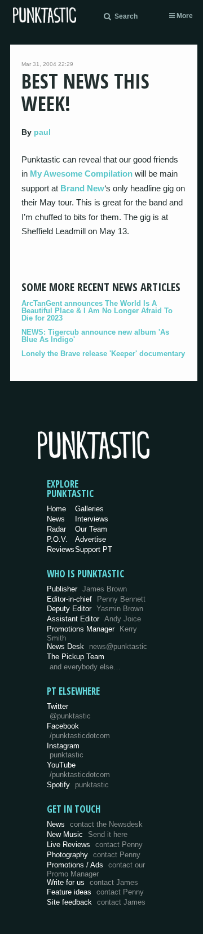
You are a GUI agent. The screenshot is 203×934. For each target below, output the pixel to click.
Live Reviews (95, 844)
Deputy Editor (95, 608)
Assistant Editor (94, 619)
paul (42, 132)
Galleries (89, 509)
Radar (56, 529)
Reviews (60, 549)
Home (56, 509)
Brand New (82, 188)
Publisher (87, 589)
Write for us (92, 882)
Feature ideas (95, 892)
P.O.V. (57, 539)
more (184, 16)
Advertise (90, 539)
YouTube (78, 770)
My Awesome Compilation (81, 173)
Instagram (65, 751)
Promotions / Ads (96, 869)
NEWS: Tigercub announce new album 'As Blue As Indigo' (95, 336)
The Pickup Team (75, 656)
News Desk (97, 646)
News (56, 519)
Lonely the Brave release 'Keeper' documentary (103, 353)
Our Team (91, 529)
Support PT (93, 549)
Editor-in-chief (96, 599)
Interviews (91, 519)
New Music (87, 834)
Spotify (78, 784)
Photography (93, 854)
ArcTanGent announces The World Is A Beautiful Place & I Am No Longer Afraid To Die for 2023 (97, 310)
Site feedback (96, 902)
